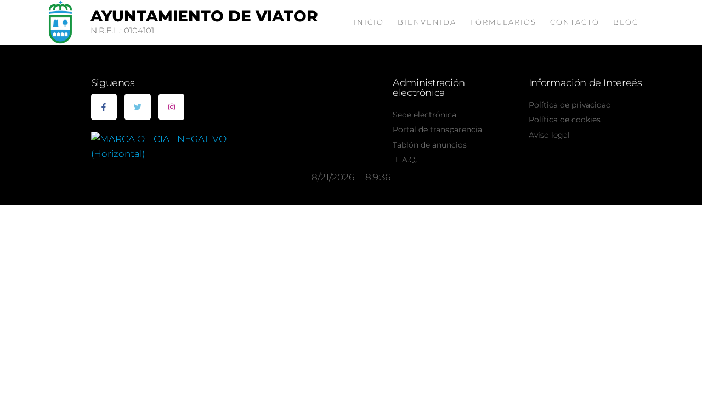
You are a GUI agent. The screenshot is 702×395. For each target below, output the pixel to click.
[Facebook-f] (104, 107)
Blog (626, 22)
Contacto (574, 22)
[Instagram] (171, 107)
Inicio (369, 22)
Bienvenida (427, 22)
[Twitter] (137, 107)
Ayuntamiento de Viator (204, 16)
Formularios (503, 22)
